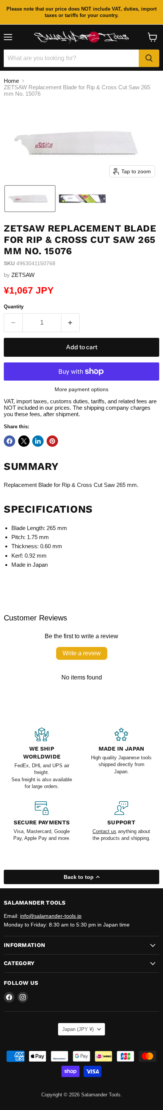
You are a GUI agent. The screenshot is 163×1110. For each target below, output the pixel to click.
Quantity (14, 306)
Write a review (82, 653)
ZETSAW (22, 275)
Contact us (104, 831)
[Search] (149, 58)
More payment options (81, 389)
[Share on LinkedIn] (38, 441)
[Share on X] (24, 441)
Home (11, 81)
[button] (30, 198)
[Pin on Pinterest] (52, 441)
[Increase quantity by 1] (70, 322)
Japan (78, 1029)
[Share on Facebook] (9, 441)
